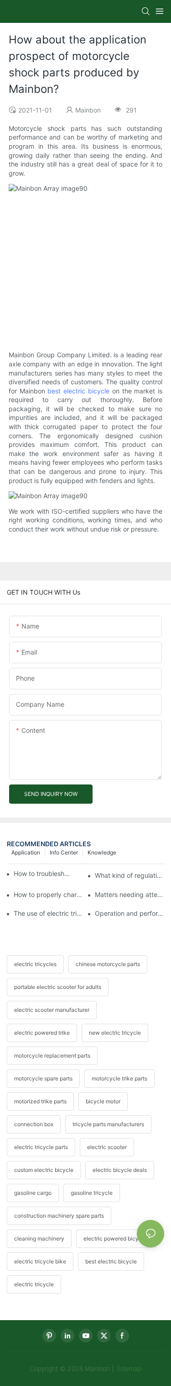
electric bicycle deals (120, 1169)
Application (25, 852)
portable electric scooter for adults (57, 986)
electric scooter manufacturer (51, 1009)
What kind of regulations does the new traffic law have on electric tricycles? (129, 875)
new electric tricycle (115, 1032)
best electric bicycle (78, 391)
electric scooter (107, 1147)
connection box (33, 1124)
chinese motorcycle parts (108, 964)
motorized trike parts (40, 1101)
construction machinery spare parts (59, 1215)
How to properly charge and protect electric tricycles (48, 894)
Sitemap (128, 1368)
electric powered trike (42, 1032)
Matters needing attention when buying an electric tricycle (129, 894)
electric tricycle (34, 1284)
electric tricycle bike (40, 1261)
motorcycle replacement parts (52, 1055)
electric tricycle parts (41, 1147)
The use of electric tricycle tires (48, 913)
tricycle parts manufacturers (108, 1124)
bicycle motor (103, 1101)
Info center (64, 852)
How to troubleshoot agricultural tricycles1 (43, 873)
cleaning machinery (39, 1238)
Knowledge (102, 852)
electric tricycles (35, 964)
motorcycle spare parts (43, 1078)
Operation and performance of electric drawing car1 (129, 913)
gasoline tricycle (92, 1192)
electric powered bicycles (116, 1238)
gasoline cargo (33, 1192)
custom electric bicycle (43, 1169)
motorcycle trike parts (119, 1078)
